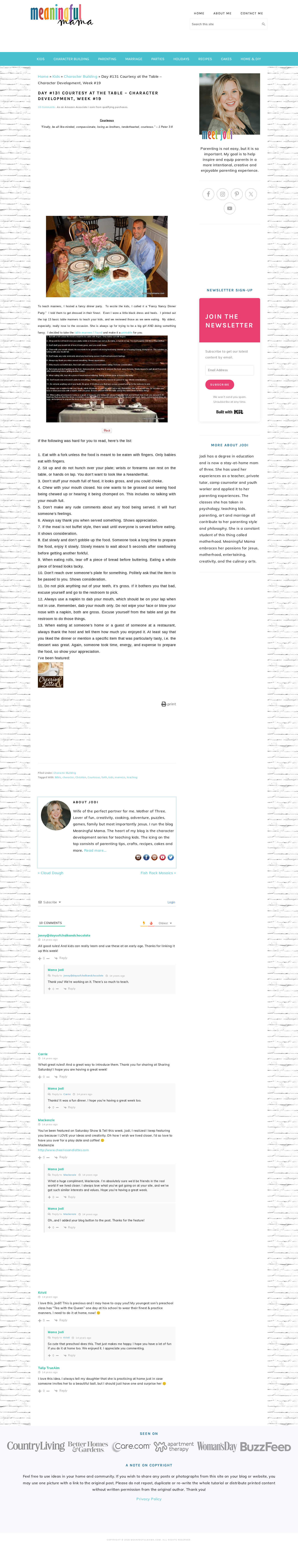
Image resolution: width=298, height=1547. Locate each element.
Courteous (94, 777)
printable (126, 332)
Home (43, 76)
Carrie (43, 1054)
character (68, 777)
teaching (132, 777)
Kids (56, 76)
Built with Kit (229, 412)
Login (171, 902)
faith (104, 777)
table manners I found (88, 332)
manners (120, 777)
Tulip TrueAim (49, 1368)
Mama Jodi (56, 970)
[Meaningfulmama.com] (61, 26)
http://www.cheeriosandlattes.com (63, 1150)
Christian (80, 777)
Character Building (80, 76)
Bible (58, 777)
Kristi (42, 1292)
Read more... (95, 850)
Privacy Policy (149, 1499)
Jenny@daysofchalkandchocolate (64, 935)
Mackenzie (46, 1120)
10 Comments (46, 107)
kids (110, 777)
